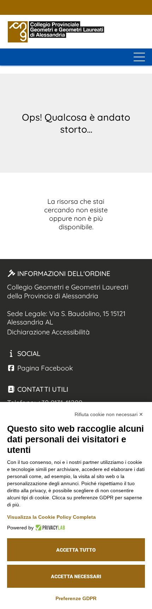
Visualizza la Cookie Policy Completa (51, 517)
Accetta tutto (76, 550)
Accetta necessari (76, 576)
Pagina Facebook (44, 368)
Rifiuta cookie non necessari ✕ (109, 414)
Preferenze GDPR (76, 598)
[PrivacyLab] (49, 527)
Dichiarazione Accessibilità (48, 332)
